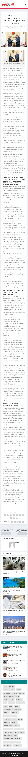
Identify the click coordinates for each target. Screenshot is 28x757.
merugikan (7, 716)
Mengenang (15, 712)
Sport (16, 735)
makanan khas (8, 709)
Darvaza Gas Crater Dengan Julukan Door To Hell (14, 654)
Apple (5, 686)
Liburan (17, 706)
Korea (5, 706)
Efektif (19, 690)
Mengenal (7, 712)
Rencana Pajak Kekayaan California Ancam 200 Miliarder (13, 611)
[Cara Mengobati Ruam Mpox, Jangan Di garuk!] (5, 668)
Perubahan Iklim (8, 725)
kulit (10, 706)
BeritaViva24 (14, 753)
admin (11, 26)
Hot (13, 699)
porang (17, 725)
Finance (14, 693)
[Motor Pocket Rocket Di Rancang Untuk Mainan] (5, 662)
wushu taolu (17, 745)
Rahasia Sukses (18, 729)
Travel (9, 28)
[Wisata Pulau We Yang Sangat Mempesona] (14, 582)
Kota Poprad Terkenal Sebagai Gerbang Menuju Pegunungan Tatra (14, 631)
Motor (14, 716)
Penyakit (14, 722)
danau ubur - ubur (9, 690)
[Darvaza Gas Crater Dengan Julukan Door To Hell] (5, 655)
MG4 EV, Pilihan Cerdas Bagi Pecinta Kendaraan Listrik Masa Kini (15, 647)
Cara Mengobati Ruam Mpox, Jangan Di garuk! (15, 668)
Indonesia (19, 699)
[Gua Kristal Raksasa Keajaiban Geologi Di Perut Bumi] (14, 563)
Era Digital (7, 693)
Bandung (11, 686)
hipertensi (7, 699)
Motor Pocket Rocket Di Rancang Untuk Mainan (16, 661)
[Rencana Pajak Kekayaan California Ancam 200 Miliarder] (14, 602)
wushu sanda (7, 745)
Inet (5, 703)
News (23, 26)
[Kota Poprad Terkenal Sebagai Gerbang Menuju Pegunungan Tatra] (14, 622)
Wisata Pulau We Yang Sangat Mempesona (11, 590)
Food (15, 676)
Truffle (12, 742)
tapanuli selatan (16, 738)
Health (15, 670)
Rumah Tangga (19, 732)
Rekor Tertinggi (8, 732)
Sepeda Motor (8, 735)
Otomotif (16, 650)
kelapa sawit (20, 703)
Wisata (18, 742)
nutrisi (20, 719)
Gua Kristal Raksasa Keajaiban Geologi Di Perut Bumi (14, 572)
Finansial (21, 693)
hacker (11, 696)
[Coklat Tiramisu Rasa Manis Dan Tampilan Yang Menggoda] (5, 675)
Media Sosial (17, 709)
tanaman (6, 738)
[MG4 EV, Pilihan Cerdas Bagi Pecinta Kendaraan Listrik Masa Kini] (5, 647)
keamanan (11, 703)
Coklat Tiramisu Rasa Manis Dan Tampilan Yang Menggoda (15, 674)
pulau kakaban (8, 729)
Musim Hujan (7, 719)
